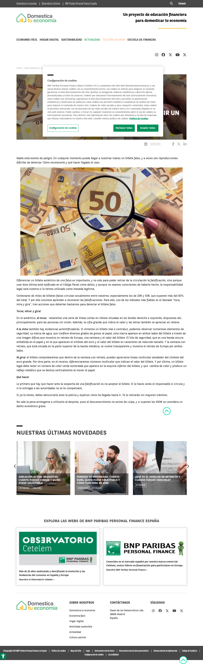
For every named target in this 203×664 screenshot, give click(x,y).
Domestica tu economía (26, 3)
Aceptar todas (147, 128)
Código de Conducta (189, 651)
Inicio (19, 68)
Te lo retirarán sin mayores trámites (144, 395)
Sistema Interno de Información (165, 651)
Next (188, 466)
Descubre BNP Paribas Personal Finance (126, 570)
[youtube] (178, 55)
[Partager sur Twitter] (179, 144)
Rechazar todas (124, 128)
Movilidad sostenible (80, 627)
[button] (3, 656)
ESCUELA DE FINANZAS (142, 39)
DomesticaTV (83, 488)
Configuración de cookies (63, 128)
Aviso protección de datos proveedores (134, 651)
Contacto (182, 3)
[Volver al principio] (167, 411)
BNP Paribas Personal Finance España (81, 3)
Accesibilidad (113, 655)
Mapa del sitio (76, 651)
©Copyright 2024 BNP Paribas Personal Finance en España (25, 651)
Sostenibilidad (71, 39)
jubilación (37, 488)
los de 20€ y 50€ (139, 296)
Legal (88, 651)
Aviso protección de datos (104, 651)
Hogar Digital (49, 39)
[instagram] (156, 55)
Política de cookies (59, 651)
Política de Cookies (138, 119)
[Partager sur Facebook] (173, 144)
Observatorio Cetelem (51, 3)
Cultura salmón (113, 39)
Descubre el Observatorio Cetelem (36, 580)
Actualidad (92, 39)
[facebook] (163, 55)
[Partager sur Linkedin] (185, 144)
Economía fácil (26, 39)
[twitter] (170, 55)
